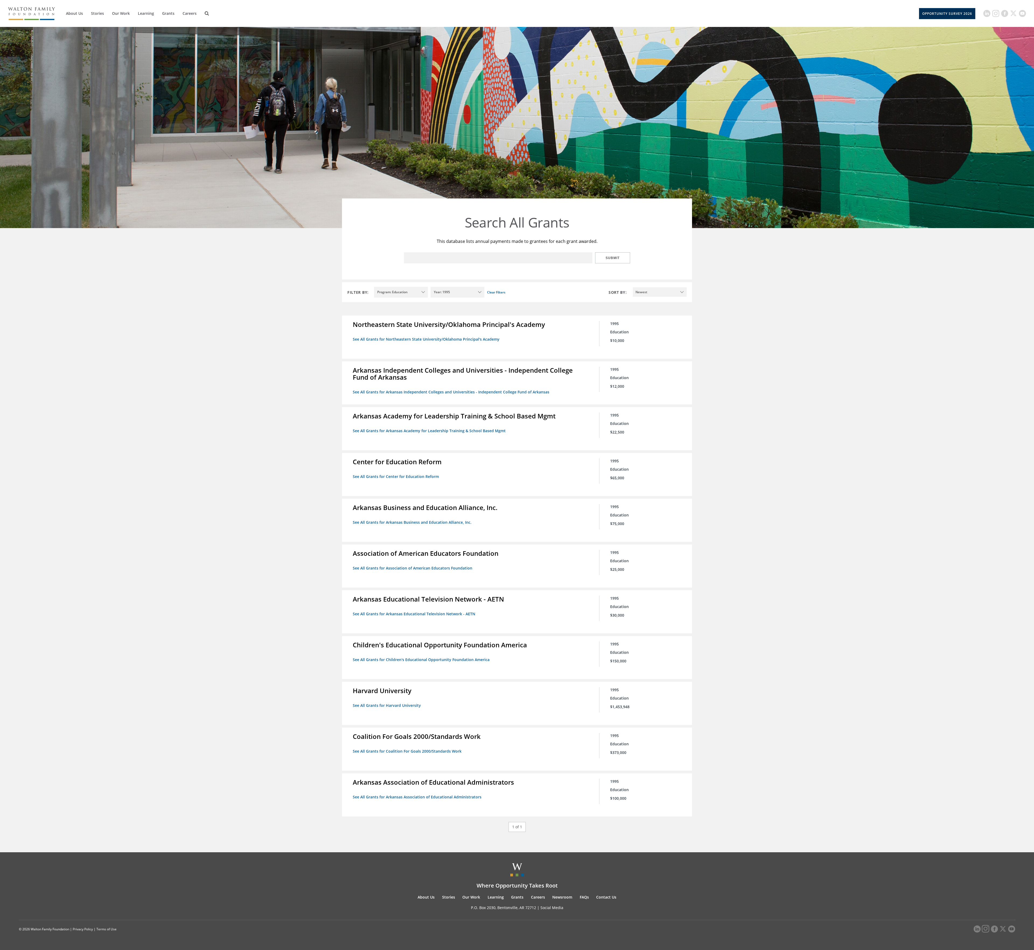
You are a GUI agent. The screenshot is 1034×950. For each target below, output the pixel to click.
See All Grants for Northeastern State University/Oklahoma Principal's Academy (426, 339)
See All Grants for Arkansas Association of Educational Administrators (417, 796)
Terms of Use (106, 929)
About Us (74, 13)
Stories (97, 13)
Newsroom (562, 897)
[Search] (207, 13)
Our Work (121, 13)
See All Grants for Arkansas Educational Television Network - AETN (414, 613)
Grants (168, 13)
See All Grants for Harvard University (387, 705)
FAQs (584, 897)
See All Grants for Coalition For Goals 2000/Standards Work (407, 751)
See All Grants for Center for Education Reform (396, 476)
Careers (190, 13)
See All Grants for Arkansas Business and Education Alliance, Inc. (412, 522)
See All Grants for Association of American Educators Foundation (412, 568)
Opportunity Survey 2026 (947, 13)
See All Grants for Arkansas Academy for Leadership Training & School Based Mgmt (429, 430)
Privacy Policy (83, 929)
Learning (146, 13)
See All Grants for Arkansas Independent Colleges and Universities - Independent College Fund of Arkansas (451, 391)
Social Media (551, 907)
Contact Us (606, 897)
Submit (613, 258)
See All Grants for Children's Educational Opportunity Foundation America (421, 659)
